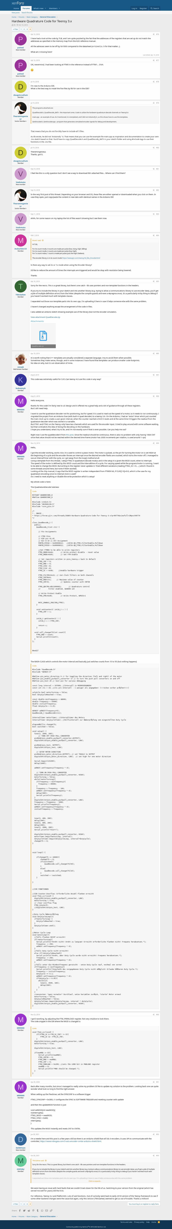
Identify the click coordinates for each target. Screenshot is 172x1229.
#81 (157, 169)
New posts (16, 12)
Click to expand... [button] (95, 1181)
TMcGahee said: (38, 1160)
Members (53, 8)
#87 (157, 375)
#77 (157, 60)
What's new (38, 8)
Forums (26, 8)
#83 (157, 214)
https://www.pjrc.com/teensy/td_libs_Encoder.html (81, 258)
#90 (157, 1015)
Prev (16, 29)
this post (70, 434)
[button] (45, 8)
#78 (157, 82)
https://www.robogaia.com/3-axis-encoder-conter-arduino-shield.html (70, 1141)
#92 (157, 1134)
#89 (157, 443)
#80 (157, 148)
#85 (157, 281)
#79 (157, 103)
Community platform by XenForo (86, 1227)
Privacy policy (139, 1222)
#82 (157, 190)
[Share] (153, 34)
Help (148, 1222)
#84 (157, 235)
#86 (157, 353)
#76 (157, 34)
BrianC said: (36, 240)
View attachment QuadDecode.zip (45, 317)
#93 (157, 1156)
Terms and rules (126, 1222)
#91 (157, 1082)
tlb (14, 25)
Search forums (27, 12)
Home (16, 8)
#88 (157, 396)
